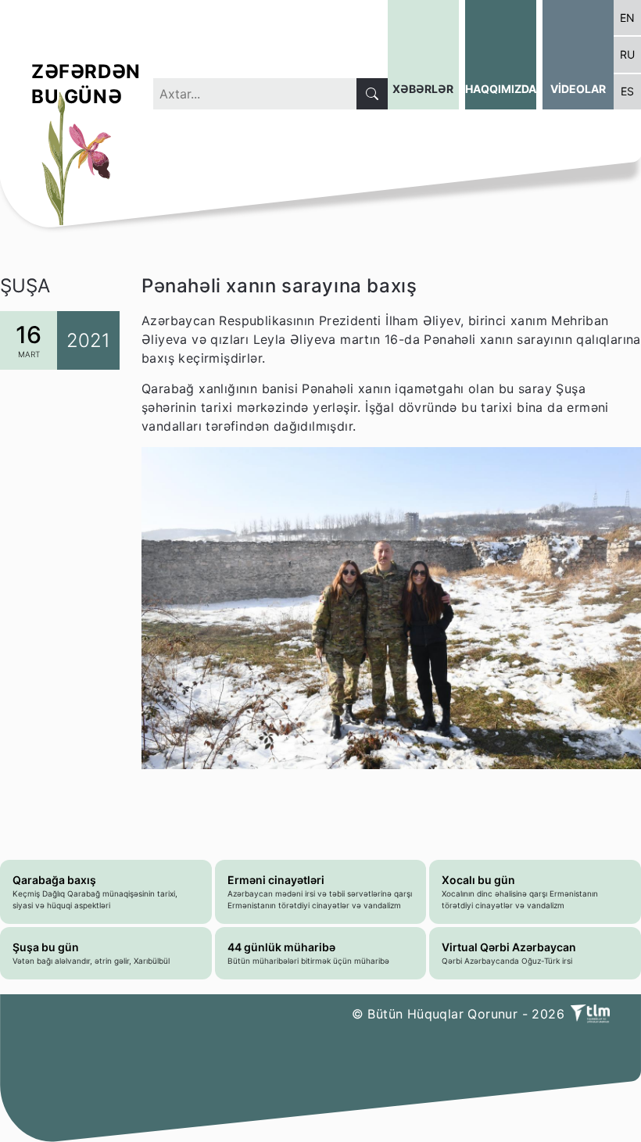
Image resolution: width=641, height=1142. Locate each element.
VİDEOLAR (578, 88)
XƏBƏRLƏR (422, 88)
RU (627, 54)
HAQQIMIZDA (500, 88)
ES (627, 91)
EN (627, 17)
